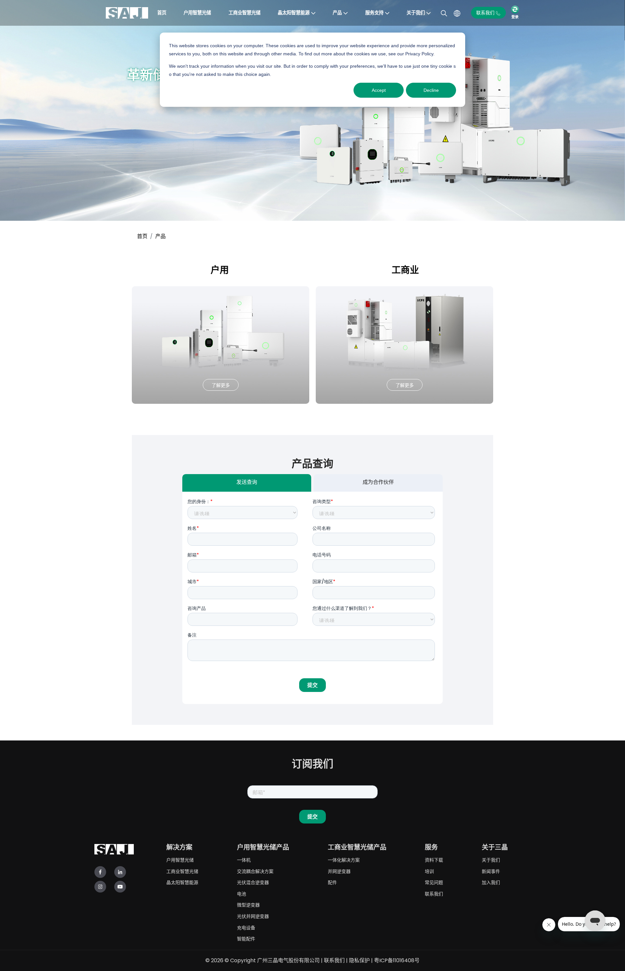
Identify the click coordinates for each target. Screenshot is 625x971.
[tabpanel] (313, 597)
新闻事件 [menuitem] (491, 871)
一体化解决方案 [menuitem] (344, 860)
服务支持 (374, 12)
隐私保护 (359, 960)
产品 (337, 12)
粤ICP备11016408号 (397, 960)
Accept (379, 90)
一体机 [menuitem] (244, 860)
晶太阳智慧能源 (294, 12)
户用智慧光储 (197, 12)
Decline (431, 90)
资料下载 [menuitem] (434, 860)
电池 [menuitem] (241, 893)
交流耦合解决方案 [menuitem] (255, 871)
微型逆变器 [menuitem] (248, 905)
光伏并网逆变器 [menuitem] (253, 916)
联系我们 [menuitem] (434, 893)
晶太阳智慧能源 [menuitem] (182, 882)
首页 (161, 12)
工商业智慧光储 (244, 12)
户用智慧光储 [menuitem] (180, 860)
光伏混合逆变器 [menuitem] (253, 882)
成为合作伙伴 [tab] (378, 483)
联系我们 (334, 960)
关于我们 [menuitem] (491, 860)
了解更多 (221, 385)
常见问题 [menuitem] (434, 882)
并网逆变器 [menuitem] (339, 871)
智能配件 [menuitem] (246, 938)
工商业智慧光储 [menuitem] (182, 871)
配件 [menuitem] (332, 882)
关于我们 (416, 12)
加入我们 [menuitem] (491, 882)
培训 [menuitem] (429, 871)
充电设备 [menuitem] (246, 927)
